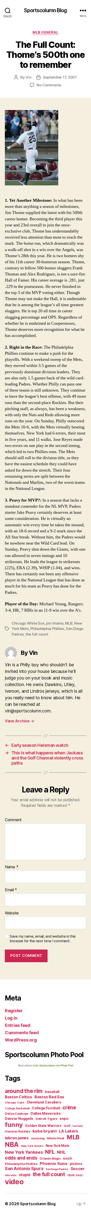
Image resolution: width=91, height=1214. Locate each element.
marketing (38, 1138)
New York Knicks (32, 1146)
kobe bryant (45, 1131)
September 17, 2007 (60, 77)
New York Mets (58, 1146)
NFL (50, 1151)
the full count (36, 634)
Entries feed (17, 1025)
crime (69, 1107)
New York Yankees (24, 1152)
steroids (11, 1175)
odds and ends (21, 1158)
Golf (67, 1126)
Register (14, 1010)
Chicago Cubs (14, 1102)
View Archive (19, 720)
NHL (61, 1152)
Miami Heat (55, 1138)
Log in (11, 1018)
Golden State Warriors (43, 1126)
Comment (13, 820)
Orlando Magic (50, 1158)
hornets (78, 1126)
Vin (28, 77)
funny (14, 1124)
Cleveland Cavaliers (44, 1102)
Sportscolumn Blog (45, 10)
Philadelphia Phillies (47, 628)
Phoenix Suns (53, 1163)
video (14, 1181)
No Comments (49, 85)
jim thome (54, 623)
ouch (67, 1158)
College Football (46, 1108)
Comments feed (22, 1032)
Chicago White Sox (28, 623)
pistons (76, 1164)
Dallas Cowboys (16, 1113)
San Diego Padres (57, 1169)
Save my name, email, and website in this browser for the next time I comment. (43, 938)
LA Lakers (68, 1131)
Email (11, 890)
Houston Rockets (17, 1131)
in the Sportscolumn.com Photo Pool (53, 1065)
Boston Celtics (18, 1097)
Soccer (78, 1168)
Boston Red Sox (49, 1096)
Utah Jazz (75, 1175)
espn (64, 1118)
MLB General (45, 32)
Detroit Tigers (46, 1119)
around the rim (23, 1091)
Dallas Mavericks (46, 1113)
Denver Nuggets (19, 1118)
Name (11, 867)
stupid (24, 1175)
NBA (12, 1144)
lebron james (17, 1138)
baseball (52, 1092)
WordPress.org (21, 1039)
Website (12, 913)
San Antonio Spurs (24, 1168)
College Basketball (17, 1108)
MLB (68, 623)
